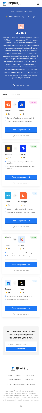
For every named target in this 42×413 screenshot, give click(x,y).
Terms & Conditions (14, 379)
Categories (19, 12)
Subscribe (21, 349)
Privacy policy (29, 375)
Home (12, 12)
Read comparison (19, 130)
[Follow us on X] (21, 406)
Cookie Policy (29, 379)
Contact (18, 375)
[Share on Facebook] (23, 16)
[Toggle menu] (38, 4)
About (10, 375)
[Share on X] (28, 16)
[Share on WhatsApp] (34, 16)
